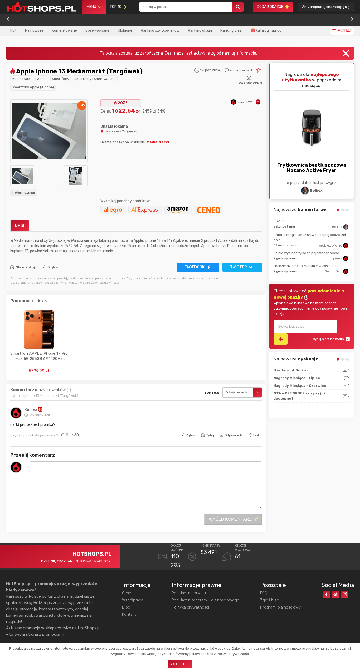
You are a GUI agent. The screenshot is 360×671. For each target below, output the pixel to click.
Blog (126, 607)
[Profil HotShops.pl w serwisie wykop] (335, 594)
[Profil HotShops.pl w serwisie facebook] (326, 594)
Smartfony (60, 79)
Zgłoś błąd (269, 600)
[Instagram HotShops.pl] (344, 594)
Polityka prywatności (190, 607)
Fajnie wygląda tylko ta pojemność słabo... (308, 253)
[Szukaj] (238, 7)
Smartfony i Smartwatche (95, 79)
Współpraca (132, 600)
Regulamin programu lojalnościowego (205, 600)
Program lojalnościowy (280, 607)
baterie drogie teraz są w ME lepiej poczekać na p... (310, 237)
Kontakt (129, 614)
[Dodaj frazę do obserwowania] (281, 339)
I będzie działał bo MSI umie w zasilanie (305, 266)
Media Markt (22, 79)
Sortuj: (211, 392)
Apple (42, 79)
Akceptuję (180, 664)
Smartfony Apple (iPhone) (33, 87)
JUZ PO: (280, 221)
